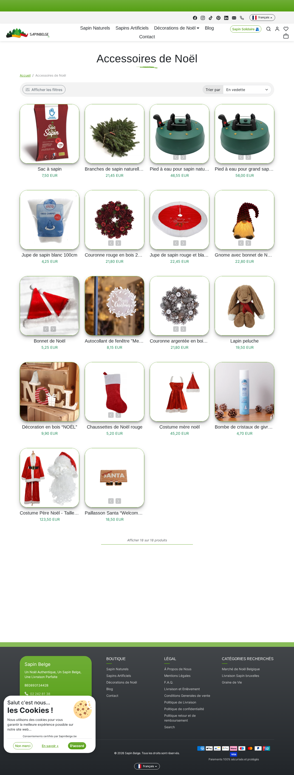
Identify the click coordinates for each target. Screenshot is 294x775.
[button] (268, 28)
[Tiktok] (211, 17)
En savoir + (50, 746)
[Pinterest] (218, 17)
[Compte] (277, 28)
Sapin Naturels (95, 27)
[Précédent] (46, 157)
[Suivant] (53, 157)
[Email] (234, 17)
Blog (209, 27)
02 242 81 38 (40, 694)
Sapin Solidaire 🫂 (245, 29)
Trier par (213, 89)
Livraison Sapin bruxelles (240, 676)
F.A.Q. (168, 682)
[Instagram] (203, 17)
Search (169, 727)
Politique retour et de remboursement (180, 718)
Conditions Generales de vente (187, 696)
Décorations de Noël (121, 682)
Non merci (22, 746)
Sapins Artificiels (132, 27)
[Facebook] (195, 17)
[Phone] (242, 17)
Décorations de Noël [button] (174, 27)
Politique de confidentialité (184, 709)
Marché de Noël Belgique (241, 669)
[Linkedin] (226, 17)
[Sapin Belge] (27, 32)
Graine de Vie (232, 682)
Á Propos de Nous (177, 669)
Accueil (25, 75)
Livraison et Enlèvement (182, 689)
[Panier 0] (286, 36)
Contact (147, 36)
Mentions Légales (177, 676)
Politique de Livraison (180, 702)
